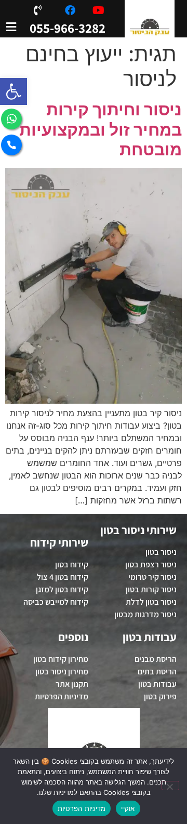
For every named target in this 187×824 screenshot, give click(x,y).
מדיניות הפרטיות (82, 808)
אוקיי (128, 808)
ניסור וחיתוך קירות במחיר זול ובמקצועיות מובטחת (100, 129)
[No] (170, 785)
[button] (13, 91)
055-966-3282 (67, 27)
